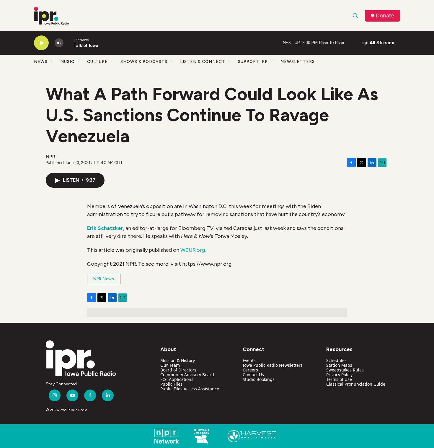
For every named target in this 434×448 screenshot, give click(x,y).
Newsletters (297, 61)
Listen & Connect (202, 61)
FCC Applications (176, 379)
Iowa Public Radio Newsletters (273, 365)
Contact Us (253, 374)
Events (249, 360)
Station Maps (339, 365)
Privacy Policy (339, 374)
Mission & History (177, 360)
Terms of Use (339, 379)
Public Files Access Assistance (189, 389)
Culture (97, 61)
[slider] (68, 43)
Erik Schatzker (105, 228)
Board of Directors (178, 370)
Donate (385, 15)
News (41, 61)
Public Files (171, 384)
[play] (41, 43)
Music (67, 61)
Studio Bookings (259, 379)
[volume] (59, 43)
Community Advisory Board (187, 374)
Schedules (336, 360)
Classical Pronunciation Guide (355, 384)
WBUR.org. (193, 250)
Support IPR (253, 61)
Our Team (170, 365)
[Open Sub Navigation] (52, 61)
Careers (250, 370)
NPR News (103, 278)
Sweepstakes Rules (345, 370)
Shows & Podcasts (143, 61)
